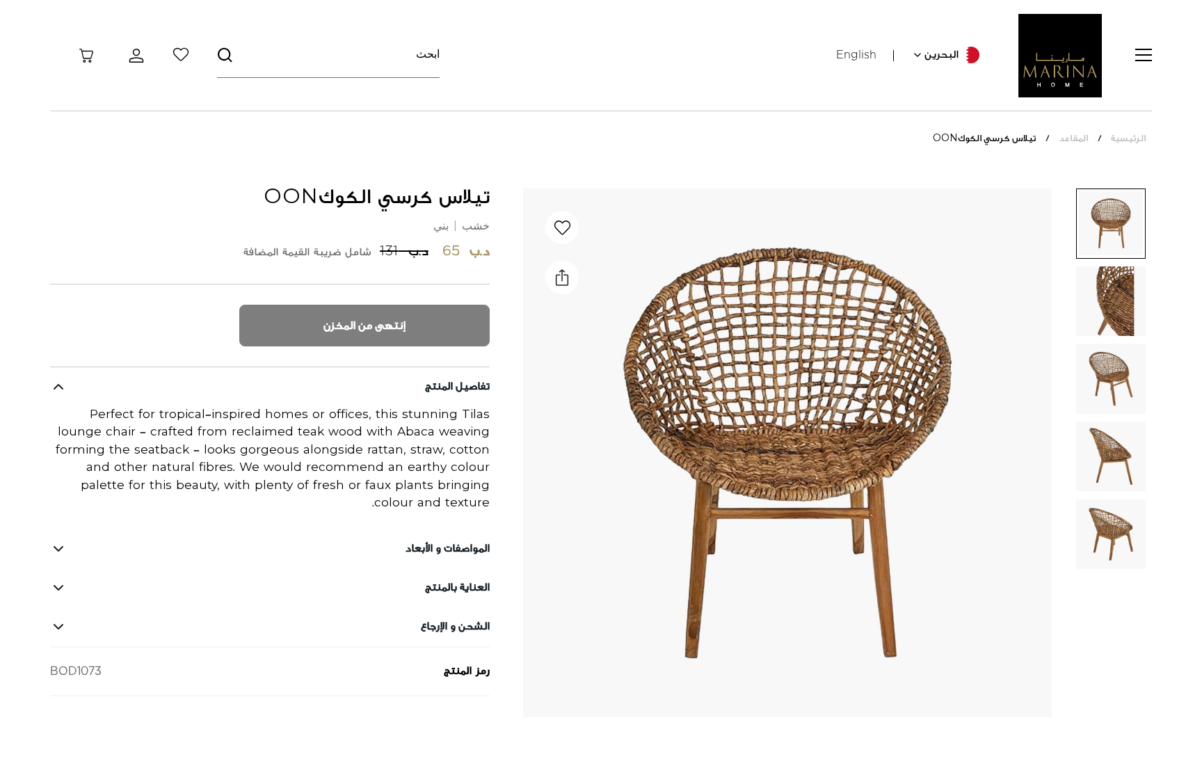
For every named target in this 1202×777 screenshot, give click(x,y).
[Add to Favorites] (562, 227)
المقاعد (1073, 138)
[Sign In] (133, 55)
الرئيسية (1128, 138)
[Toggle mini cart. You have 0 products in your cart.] (86, 55)
